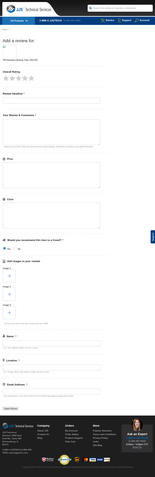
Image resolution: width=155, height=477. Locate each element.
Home (4, 29)
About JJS (42, 430)
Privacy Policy (100, 438)
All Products (17, 20)
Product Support (74, 438)
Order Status (72, 434)
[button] (6, 78)
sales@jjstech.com (18, 453)
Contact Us (43, 434)
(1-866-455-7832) (72, 20)
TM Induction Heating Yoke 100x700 (20, 60)
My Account (71, 430)
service (110, 20)
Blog (39, 438)
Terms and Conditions (104, 434)
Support (126, 20)
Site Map (97, 445)
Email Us (137, 447)
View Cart (70, 441)
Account (144, 20)
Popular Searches (102, 430)
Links (96, 441)
